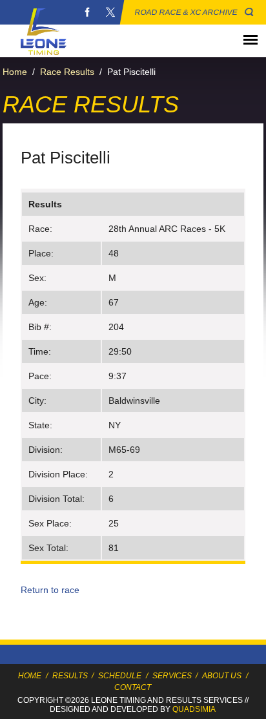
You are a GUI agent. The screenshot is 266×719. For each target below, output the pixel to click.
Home (15, 72)
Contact (132, 687)
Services (172, 675)
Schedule (119, 675)
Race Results (67, 72)
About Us (221, 675)
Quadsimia (194, 709)
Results (70, 675)
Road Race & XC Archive (186, 12)
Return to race (50, 590)
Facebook (87, 12)
